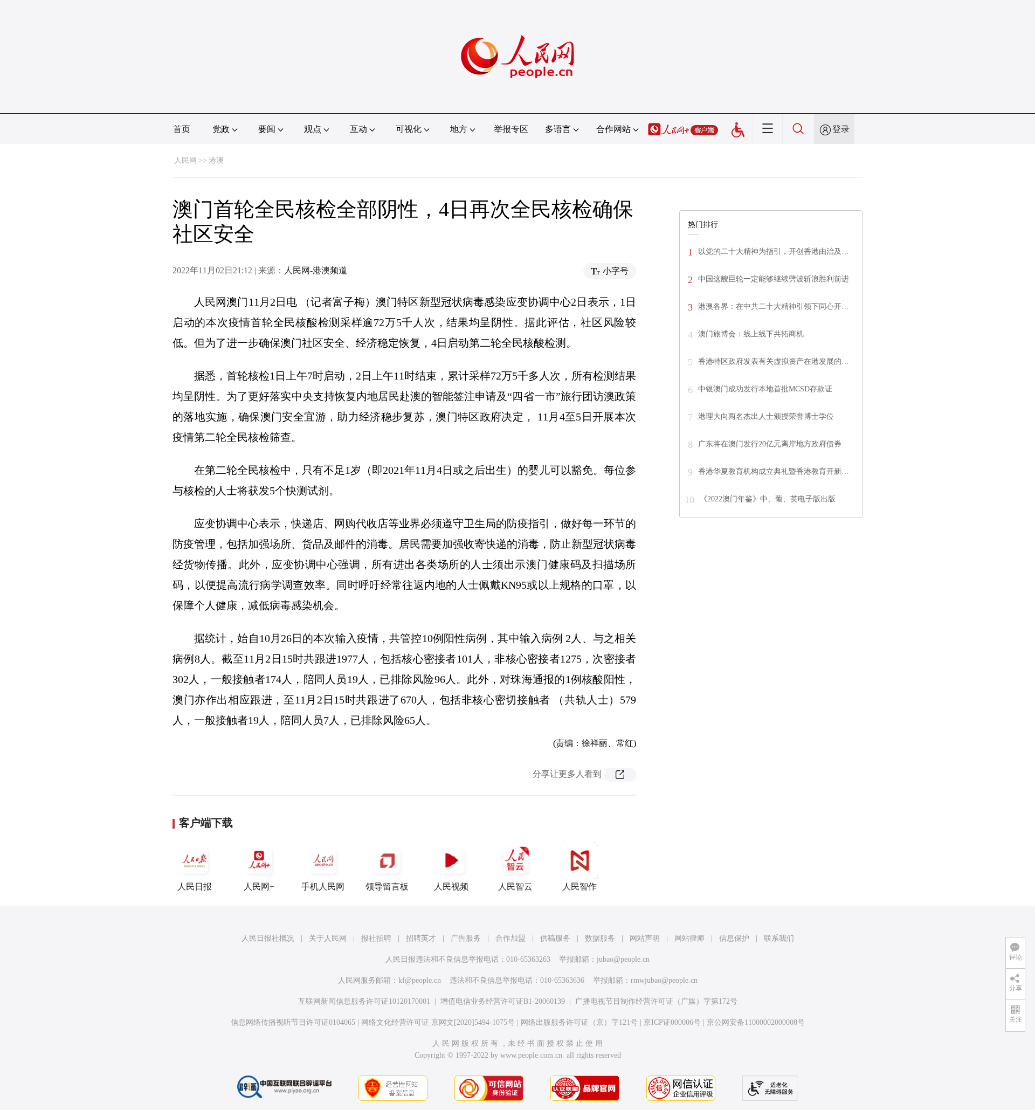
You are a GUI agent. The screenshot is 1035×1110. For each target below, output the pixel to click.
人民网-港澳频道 (315, 270)
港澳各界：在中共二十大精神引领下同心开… (773, 306)
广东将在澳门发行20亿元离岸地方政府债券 (769, 444)
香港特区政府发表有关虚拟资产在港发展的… (773, 361)
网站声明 (645, 938)
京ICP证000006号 (672, 1022)
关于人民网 (328, 938)
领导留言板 (387, 886)
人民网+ (259, 886)
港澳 (216, 160)
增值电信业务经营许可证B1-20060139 (502, 1001)
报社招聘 (376, 938)
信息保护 (734, 938)
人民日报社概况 (268, 938)
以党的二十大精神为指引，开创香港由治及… (773, 251)
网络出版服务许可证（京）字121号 (579, 1022)
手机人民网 (322, 886)
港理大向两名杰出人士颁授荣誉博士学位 (766, 416)
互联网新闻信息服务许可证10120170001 (364, 1001)
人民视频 (451, 886)
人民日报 (194, 886)
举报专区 (511, 129)
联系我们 (779, 938)
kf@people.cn (419, 980)
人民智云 (515, 886)
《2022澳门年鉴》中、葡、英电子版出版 (768, 499)
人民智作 (579, 886)
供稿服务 (555, 938)
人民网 (185, 160)
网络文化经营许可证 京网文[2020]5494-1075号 (438, 1022)
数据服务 (600, 938)
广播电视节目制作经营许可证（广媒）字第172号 (656, 1001)
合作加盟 (510, 938)
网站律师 (689, 938)
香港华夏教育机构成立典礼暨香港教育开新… (773, 471)
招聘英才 (421, 938)
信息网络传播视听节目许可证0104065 (293, 1022)
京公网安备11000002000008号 (756, 1022)
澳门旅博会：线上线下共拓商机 (751, 334)
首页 (181, 129)
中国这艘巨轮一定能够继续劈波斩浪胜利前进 (773, 279)
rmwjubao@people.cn (664, 980)
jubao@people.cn (623, 959)
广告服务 (466, 938)
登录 (841, 129)
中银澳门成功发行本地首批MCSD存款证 (765, 389)
